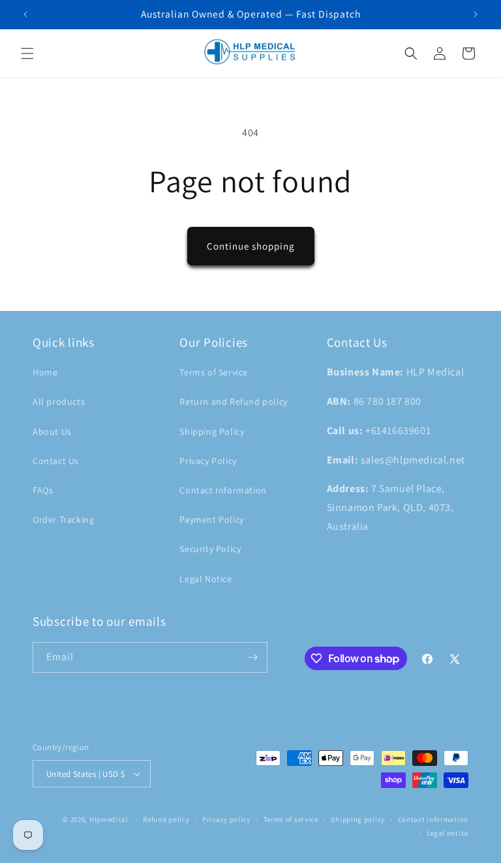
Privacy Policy (207, 461)
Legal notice (447, 833)
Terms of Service (213, 372)
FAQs (43, 490)
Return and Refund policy (233, 401)
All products (59, 401)
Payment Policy (211, 519)
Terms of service (291, 819)
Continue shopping (251, 246)
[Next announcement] (475, 14)
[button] (27, 53)
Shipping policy (358, 819)
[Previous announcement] (25, 14)
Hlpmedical (109, 819)
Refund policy (166, 819)
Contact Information (222, 490)
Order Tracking (63, 519)
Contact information (433, 819)
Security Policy (210, 549)
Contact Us (56, 461)
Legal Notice (205, 579)
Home (45, 372)
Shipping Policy (211, 431)
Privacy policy (226, 819)
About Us (52, 431)
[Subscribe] (252, 657)
